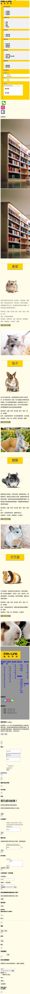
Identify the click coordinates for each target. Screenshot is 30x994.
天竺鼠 (7, 26)
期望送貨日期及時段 (13, 844)
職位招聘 (8, 67)
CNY (8, 79)
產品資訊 (6, 29)
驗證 (13, 970)
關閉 (2, 813)
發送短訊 (3, 887)
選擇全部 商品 (6, 974)
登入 (8, 769)
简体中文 (9, 76)
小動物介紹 (6, 17)
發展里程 (8, 12)
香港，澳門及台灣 (10, 56)
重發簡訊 (10, 887)
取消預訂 (3, 867)
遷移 (2, 899)
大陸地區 (8, 54)
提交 (2, 832)
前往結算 (3, 983)
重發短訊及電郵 (5, 970)
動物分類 (8, 36)
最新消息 (6, 39)
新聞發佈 (8, 45)
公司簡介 (8, 11)
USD (8, 80)
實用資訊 (8, 46)
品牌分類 (8, 34)
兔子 (7, 23)
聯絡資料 (8, 65)
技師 (7, 859)
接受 (2, 734)
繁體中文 (6, 73)
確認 (8, 867)
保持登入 (11, 766)
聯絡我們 (6, 60)
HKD (5, 77)
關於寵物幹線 (7, 6)
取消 (6, 931)
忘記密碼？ (9, 768)
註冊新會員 (4, 772)
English (8, 74)
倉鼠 (7, 22)
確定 (2, 931)
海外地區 (8, 57)
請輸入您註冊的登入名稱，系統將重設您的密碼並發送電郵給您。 (14, 825)
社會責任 (8, 14)
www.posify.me (6, 739)
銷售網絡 (6, 50)
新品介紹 (8, 43)
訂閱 (8, 954)
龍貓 (7, 25)
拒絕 (6, 734)
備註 (7, 866)
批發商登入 (6, 70)
